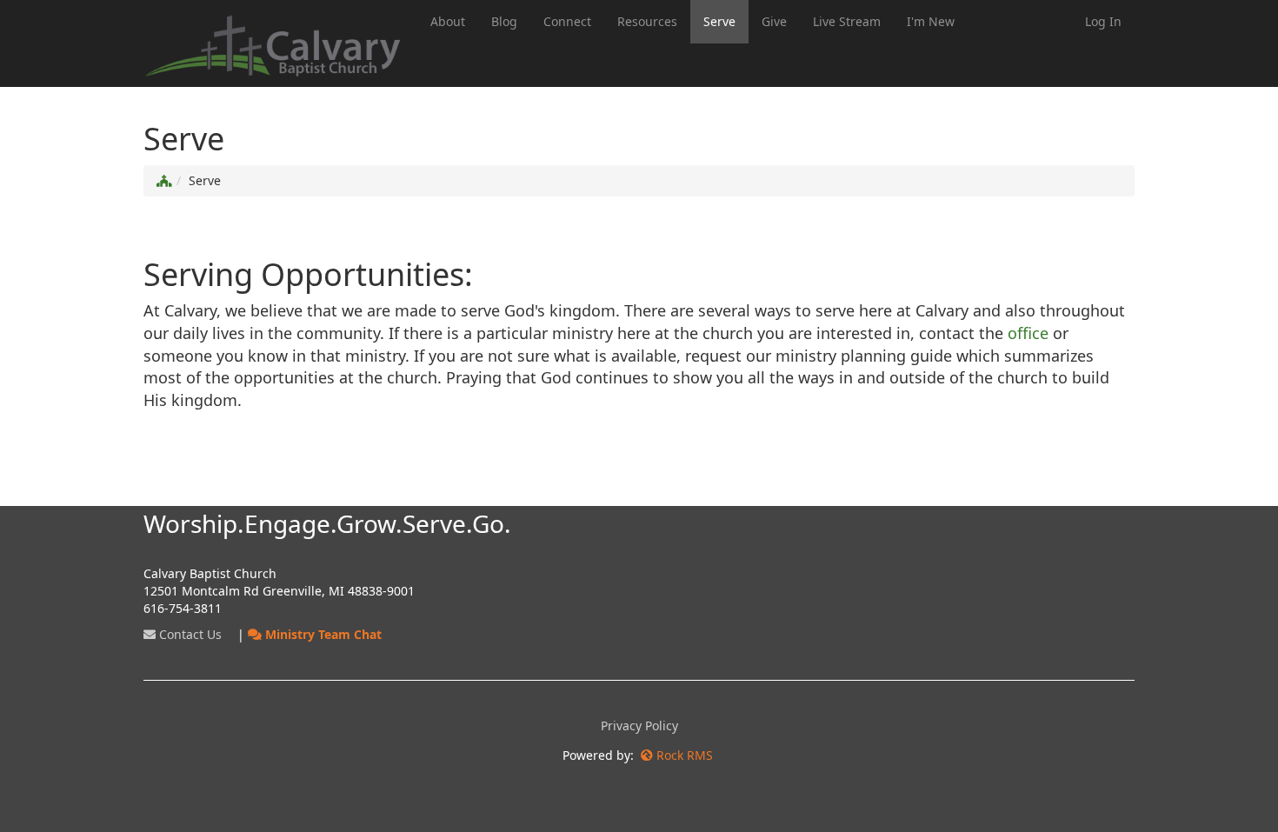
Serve (719, 21)
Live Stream (847, 21)
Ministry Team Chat (322, 634)
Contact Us (189, 634)
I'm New (931, 21)
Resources (647, 21)
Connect (567, 21)
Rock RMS (684, 755)
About (447, 21)
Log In (1103, 21)
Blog (504, 21)
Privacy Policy (639, 725)
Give (774, 21)
